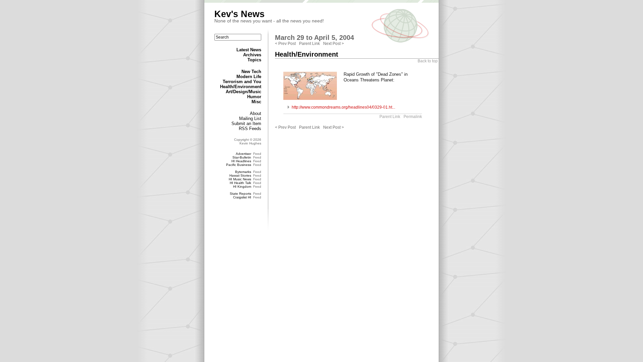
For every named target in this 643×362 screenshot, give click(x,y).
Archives (252, 54)
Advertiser (243, 154)
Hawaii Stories (240, 175)
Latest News (248, 49)
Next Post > (333, 43)
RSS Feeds (250, 128)
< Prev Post (285, 43)
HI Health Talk (240, 183)
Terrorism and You (242, 81)
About (255, 113)
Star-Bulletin (241, 157)
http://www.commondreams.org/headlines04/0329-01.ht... (343, 107)
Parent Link (309, 43)
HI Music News (240, 179)
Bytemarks (243, 172)
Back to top (428, 61)
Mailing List (250, 118)
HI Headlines (241, 161)
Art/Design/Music (243, 91)
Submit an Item (246, 123)
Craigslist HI (242, 197)
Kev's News (239, 14)
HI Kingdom (242, 186)
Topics (254, 59)
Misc (256, 101)
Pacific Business (238, 165)
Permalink (413, 116)
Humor (254, 96)
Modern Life (248, 76)
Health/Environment (240, 86)
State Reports (240, 193)
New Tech (251, 71)
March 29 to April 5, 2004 (314, 37)
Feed (257, 154)
